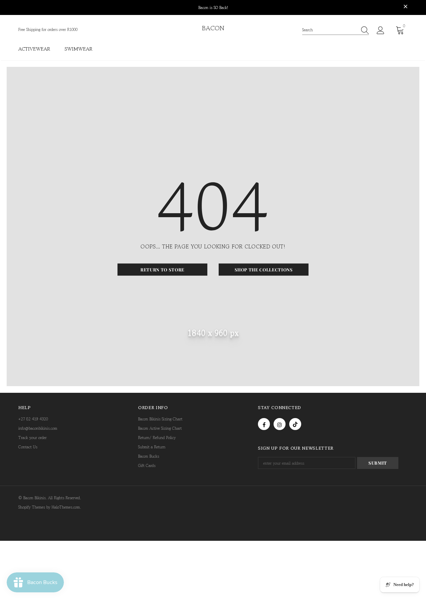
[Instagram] (280, 424)
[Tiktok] (295, 424)
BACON (213, 28)
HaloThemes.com (66, 507)
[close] (405, 7)
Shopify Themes (31, 507)
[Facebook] (264, 424)
